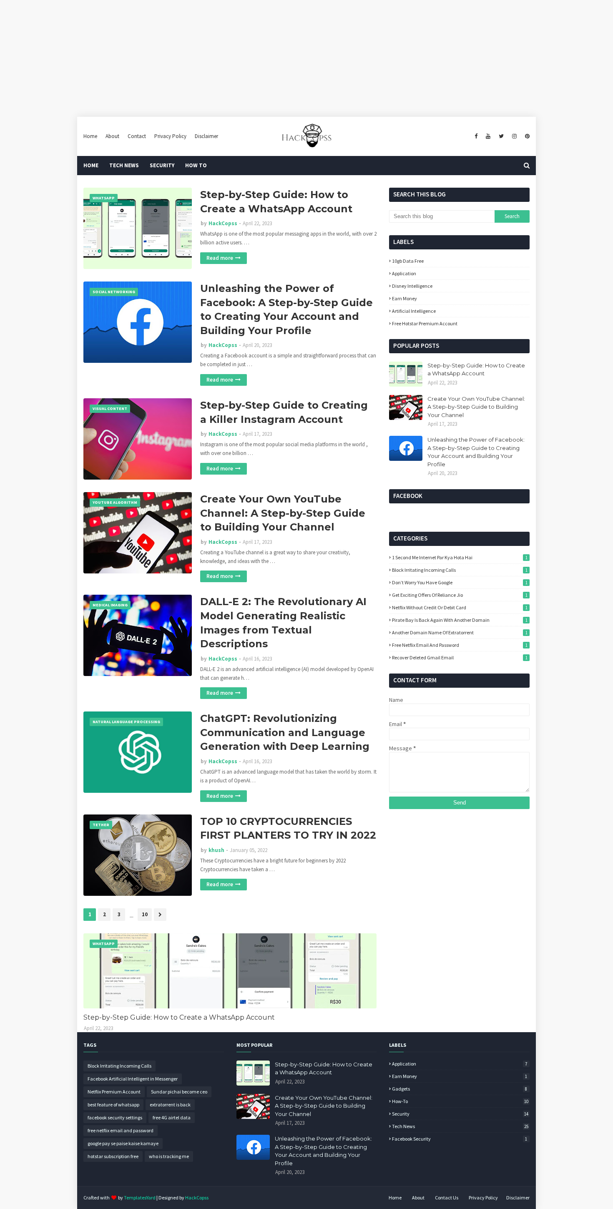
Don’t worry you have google (459, 582)
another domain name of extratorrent (459, 632)
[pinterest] (526, 136)
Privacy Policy (170, 136)
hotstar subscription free (113, 1156)
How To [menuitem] (196, 165)
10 (145, 914)
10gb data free (408, 261)
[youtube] (488, 136)
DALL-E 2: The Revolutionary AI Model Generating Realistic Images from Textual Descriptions (283, 623)
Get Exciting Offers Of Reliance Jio (459, 595)
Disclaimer (206, 136)
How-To (460, 1101)
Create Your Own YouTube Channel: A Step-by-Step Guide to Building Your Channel (282, 513)
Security (460, 1114)
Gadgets (459, 1089)
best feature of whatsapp (113, 1104)
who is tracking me (169, 1156)
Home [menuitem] (90, 165)
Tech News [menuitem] (124, 165)
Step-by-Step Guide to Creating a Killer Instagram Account (284, 412)
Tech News (460, 1126)
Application (404, 273)
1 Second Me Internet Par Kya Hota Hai (459, 557)
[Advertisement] (250, 58)
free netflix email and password (459, 645)
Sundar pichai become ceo (179, 1091)
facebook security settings (115, 1117)
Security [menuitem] (162, 165)
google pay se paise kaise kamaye (123, 1143)
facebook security (459, 1139)
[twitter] (501, 136)
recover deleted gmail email (459, 657)
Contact (137, 136)
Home (90, 136)
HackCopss (223, 223)
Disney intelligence (412, 286)
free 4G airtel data (172, 1117)
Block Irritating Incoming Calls (459, 570)
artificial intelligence (414, 311)
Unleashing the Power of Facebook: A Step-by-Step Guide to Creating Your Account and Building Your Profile (286, 309)
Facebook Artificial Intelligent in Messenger (133, 1079)
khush (216, 850)
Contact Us (446, 1197)
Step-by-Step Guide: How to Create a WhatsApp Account (276, 202)
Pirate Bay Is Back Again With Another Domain (459, 620)
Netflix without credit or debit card (459, 607)
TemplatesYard (140, 1197)
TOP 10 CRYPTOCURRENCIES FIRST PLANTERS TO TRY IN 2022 (288, 828)
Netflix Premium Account (114, 1091)
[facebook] (476, 136)
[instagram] (514, 136)
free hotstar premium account (424, 323)
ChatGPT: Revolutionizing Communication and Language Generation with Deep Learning (284, 732)
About (112, 136)
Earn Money (404, 298)
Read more (219, 257)
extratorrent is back (170, 1104)
